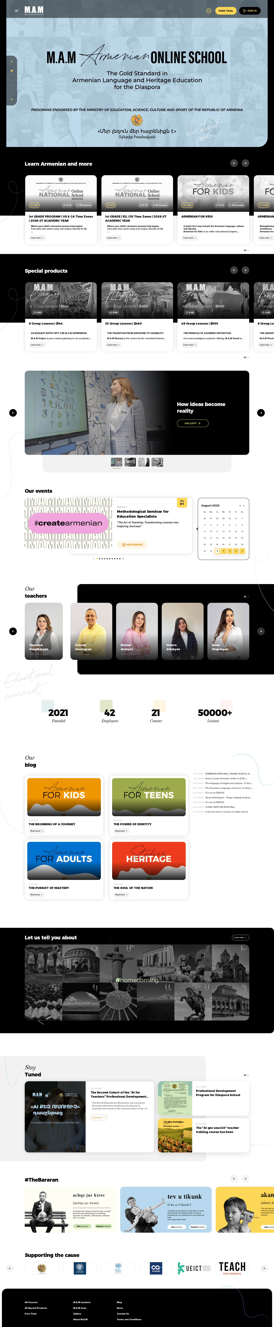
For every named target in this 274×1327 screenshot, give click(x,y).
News (120, 1308)
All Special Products (36, 1308)
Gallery (77, 1313)
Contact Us (123, 1313)
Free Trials (31, 1313)
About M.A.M (80, 1319)
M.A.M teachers (82, 1302)
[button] (12, 62)
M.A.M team (79, 1308)
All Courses (31, 1302)
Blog (119, 1302)
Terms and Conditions (129, 1319)
